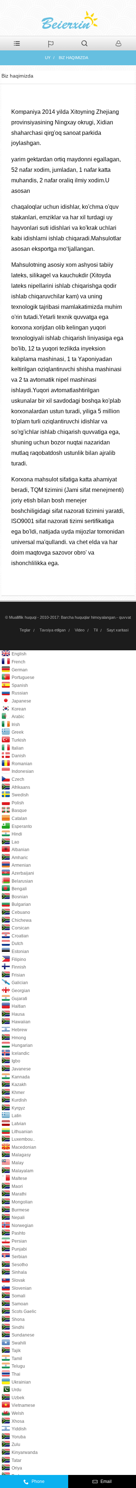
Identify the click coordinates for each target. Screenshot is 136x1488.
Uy (47, 57)
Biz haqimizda (73, 57)
